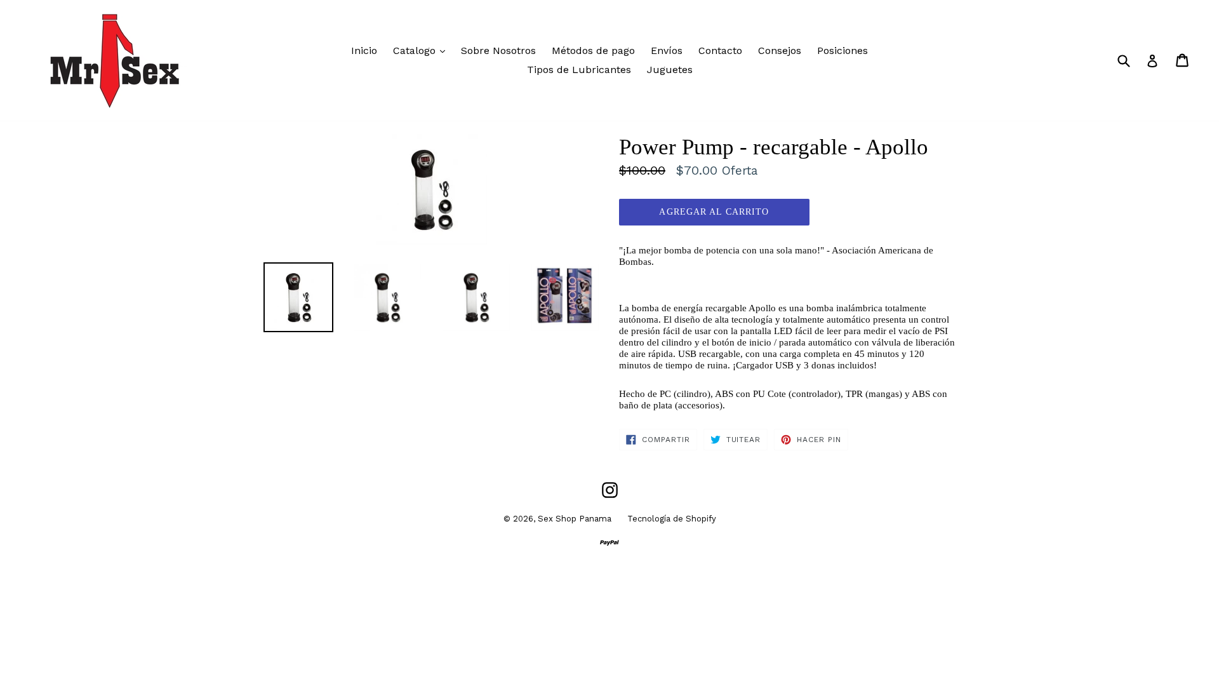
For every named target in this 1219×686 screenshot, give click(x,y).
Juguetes (670, 70)
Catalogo (422, 50)
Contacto (720, 50)
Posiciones (842, 50)
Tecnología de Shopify (671, 518)
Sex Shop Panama (574, 518)
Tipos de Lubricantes (579, 70)
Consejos (779, 50)
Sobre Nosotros (498, 50)
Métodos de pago (593, 50)
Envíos (667, 50)
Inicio (364, 50)
